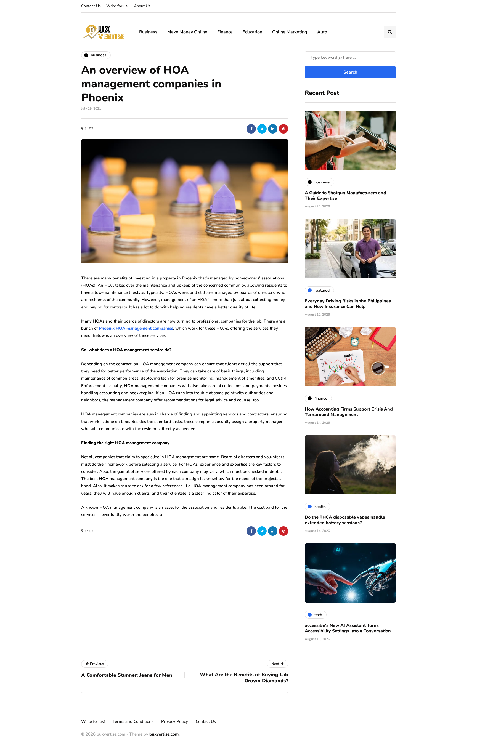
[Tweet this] (262, 129)
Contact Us (91, 6)
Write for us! (117, 6)
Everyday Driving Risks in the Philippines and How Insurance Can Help (348, 304)
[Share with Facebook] (251, 129)
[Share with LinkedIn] (272, 129)
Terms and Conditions (133, 721)
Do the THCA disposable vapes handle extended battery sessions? (345, 520)
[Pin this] (283, 129)
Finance (225, 32)
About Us (142, 6)
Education (252, 32)
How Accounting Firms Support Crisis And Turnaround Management (349, 412)
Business (148, 32)
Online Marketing (289, 32)
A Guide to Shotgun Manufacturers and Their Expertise (345, 195)
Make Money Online (187, 32)
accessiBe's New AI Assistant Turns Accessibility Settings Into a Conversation (348, 628)
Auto (322, 32)
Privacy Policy (174, 721)
